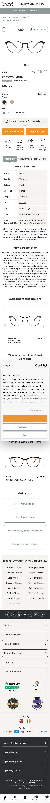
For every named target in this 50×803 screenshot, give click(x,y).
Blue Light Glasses (36, 567)
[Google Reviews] (37, 692)
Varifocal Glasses (36, 583)
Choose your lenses (13, 131)
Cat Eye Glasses (36, 588)
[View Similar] (40, 71)
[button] (25, 65)
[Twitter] (13, 614)
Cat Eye (23, 196)
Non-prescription (38, 223)
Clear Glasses (14, 578)
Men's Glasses (14, 588)
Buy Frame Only (36, 131)
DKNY (21, 173)
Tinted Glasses (14, 593)
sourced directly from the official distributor (25, 230)
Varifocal (33, 220)
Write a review (20, 81)
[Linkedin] (30, 614)
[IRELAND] (29, 721)
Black (21, 185)
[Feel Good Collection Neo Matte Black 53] (25, 307)
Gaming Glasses (36, 593)
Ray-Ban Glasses (14, 572)
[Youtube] (25, 614)
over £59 (19, 147)
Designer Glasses (14, 583)
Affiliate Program (25, 788)
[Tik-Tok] (42, 614)
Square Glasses (14, 598)
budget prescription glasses (35, 284)
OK (25, 418)
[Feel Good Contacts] (7, 4)
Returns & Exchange (42, 147)
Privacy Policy (20, 786)
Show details (36, 410)
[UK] (21, 721)
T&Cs (10, 786)
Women (23, 179)
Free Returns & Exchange (25, 10)
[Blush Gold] (12, 103)
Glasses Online (14, 567)
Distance (23, 220)
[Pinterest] (36, 614)
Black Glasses (36, 578)
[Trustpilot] (13, 691)
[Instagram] (19, 614)
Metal (22, 191)
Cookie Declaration (35, 786)
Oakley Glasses (36, 572)
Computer (24, 223)
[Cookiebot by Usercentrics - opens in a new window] (35, 366)
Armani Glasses (14, 603)
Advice (30, 146)
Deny (25, 435)
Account (15, 800)
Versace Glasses (36, 598)
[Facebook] (7, 614)
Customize (24, 427)
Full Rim (22, 202)
